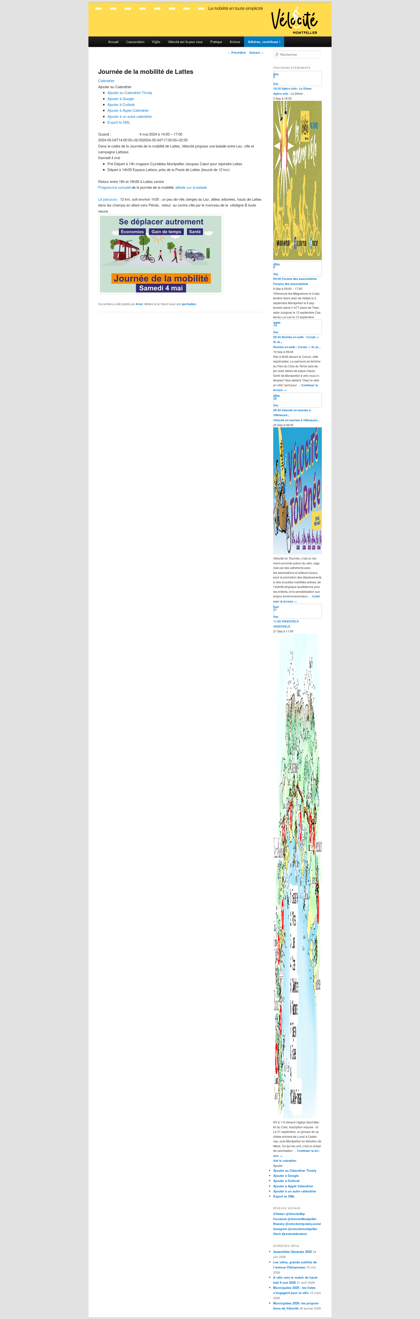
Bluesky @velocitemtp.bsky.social (297, 1224)
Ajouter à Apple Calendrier (128, 110)
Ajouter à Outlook (121, 104)
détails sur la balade (191, 187)
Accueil (113, 41)
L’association (135, 41)
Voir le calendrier (285, 1160)
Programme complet (114, 187)
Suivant (256, 52)
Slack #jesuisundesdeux (290, 1234)
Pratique (216, 41)
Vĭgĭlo (156, 41)
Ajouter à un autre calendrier (129, 116)
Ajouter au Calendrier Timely (129, 92)
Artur (139, 304)
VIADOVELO (281, 626)
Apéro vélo (280, 93)
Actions (235, 41)
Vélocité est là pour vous (185, 41)
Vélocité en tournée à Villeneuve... (296, 420)
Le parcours (107, 199)
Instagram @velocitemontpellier (295, 1229)
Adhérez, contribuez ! (264, 41)
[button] (114, 86)
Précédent (237, 52)
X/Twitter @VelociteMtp (289, 1214)
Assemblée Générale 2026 (292, 1251)
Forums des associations (290, 284)
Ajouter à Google (120, 98)
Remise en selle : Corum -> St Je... (297, 347)
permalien (189, 304)
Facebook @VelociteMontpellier (295, 1219)
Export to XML (118, 122)
